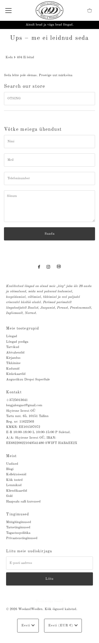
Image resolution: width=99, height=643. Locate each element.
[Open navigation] (8, 10)
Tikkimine (13, 363)
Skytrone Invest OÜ (20, 411)
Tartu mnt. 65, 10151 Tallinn (27, 416)
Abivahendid (15, 352)
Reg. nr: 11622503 (20, 421)
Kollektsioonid (16, 474)
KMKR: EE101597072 (23, 427)
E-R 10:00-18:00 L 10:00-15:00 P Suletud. (38, 432)
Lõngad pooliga (17, 342)
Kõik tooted (14, 480)
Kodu (9, 57)
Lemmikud (14, 485)
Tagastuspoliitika (18, 533)
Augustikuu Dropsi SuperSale (28, 379)
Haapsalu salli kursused (23, 501)
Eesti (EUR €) (61, 625)
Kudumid (13, 368)
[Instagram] (48, 267)
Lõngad (11, 336)
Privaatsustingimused (21, 538)
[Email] (58, 268)
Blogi (9, 469)
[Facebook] (39, 267)
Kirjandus (13, 358)
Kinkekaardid (16, 374)
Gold (9, 496)
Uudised (12, 464)
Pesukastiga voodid (49, 601)
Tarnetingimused (18, 527)
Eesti (26, 625)
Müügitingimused (18, 522)
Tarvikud (12, 347)
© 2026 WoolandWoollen (24, 609)
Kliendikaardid (16, 490)
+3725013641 (17, 400)
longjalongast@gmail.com (24, 405)
